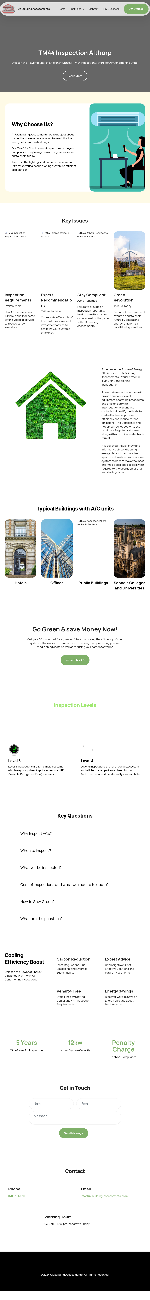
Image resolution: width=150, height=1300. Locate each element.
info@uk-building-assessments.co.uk (104, 1196)
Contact (93, 9)
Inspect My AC (75, 660)
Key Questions (111, 9)
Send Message (73, 1133)
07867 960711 (16, 1196)
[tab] (75, 833)
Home (62, 9)
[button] (75, 833)
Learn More (75, 76)
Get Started (136, 9)
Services (76, 9)
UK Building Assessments (34, 9)
